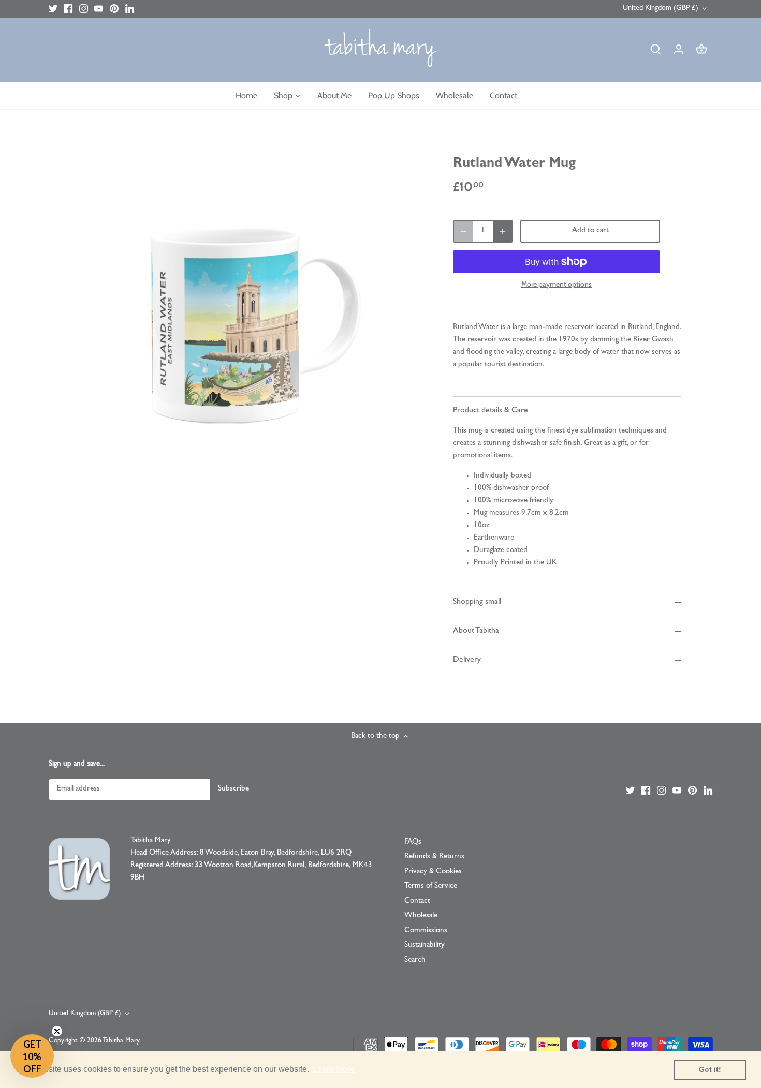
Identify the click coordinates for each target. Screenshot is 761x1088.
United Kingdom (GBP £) (660, 8)
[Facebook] (68, 9)
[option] (254, 318)
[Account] (678, 50)
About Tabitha (476, 631)
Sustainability (424, 945)
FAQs (412, 842)
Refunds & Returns (434, 857)
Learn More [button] (334, 1069)
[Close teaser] (57, 1031)
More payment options (556, 284)
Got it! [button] (710, 1069)
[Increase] (503, 231)
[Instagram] (83, 9)
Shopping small (477, 602)
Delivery (467, 660)
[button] (32, 1056)
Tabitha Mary (121, 1041)
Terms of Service (430, 886)
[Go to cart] (701, 50)
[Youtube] (98, 9)
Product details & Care (490, 411)
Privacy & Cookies (433, 872)
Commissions (425, 931)
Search (415, 960)
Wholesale (420, 916)
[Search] (656, 50)
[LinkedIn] (129, 9)
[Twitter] (53, 9)
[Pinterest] (114, 9)
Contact (417, 901)
